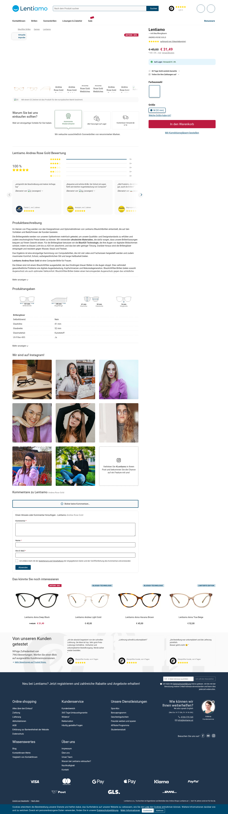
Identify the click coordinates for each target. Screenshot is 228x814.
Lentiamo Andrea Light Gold (88, 617)
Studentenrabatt (118, 729)
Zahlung (16, 712)
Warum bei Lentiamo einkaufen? (76, 761)
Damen (37, 29)
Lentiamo (47, 29)
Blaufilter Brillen (24, 29)
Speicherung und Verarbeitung (51, 561)
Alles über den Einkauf (22, 708)
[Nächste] (141, 195)
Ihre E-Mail (20, 550)
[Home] (13, 29)
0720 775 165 (187, 717)
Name (18, 540)
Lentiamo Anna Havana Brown (139, 617)
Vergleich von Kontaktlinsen (24, 757)
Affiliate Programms (120, 725)
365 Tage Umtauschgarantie (74, 712)
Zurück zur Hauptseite (20, 801)
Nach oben (35, 801)
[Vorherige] (10, 195)
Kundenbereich (68, 708)
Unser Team (67, 757)
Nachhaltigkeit (68, 765)
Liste (147, 806)
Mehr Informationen (130, 810)
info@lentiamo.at (185, 720)
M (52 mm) (158, 110)
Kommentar (21, 520)
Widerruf (65, 716)
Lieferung (16, 716)
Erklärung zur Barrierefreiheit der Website (30, 729)
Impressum (67, 748)
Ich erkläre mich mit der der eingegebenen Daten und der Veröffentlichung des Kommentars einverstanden (75, 561)
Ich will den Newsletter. (205, 679)
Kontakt (65, 769)
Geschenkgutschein (120, 716)
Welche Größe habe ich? (160, 115)
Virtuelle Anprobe (21, 36)
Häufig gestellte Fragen (72, 725)
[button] (19, 89)
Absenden (23, 567)
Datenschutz (18, 733)
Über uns (66, 752)
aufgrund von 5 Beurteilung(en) (173, 41)
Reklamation (67, 720)
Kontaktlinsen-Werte (21, 752)
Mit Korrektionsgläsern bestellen (182, 132)
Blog (14, 748)
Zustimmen (147, 810)
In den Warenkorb (182, 124)
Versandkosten (168, 52)
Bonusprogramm (118, 712)
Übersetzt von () (28, 191)
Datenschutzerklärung (107, 810)
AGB (14, 725)
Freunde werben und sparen (123, 720)
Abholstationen (19, 720)
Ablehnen (159, 810)
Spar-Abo (115, 708)
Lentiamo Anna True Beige (191, 617)
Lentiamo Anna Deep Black (37, 617)
